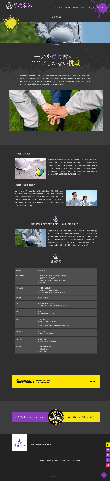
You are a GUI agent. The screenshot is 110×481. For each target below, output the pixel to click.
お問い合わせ (100, 7)
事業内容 (75, 7)
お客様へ (83, 7)
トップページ (59, 7)
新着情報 (78, 460)
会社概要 (67, 7)
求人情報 (91, 7)
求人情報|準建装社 (55, 44)
